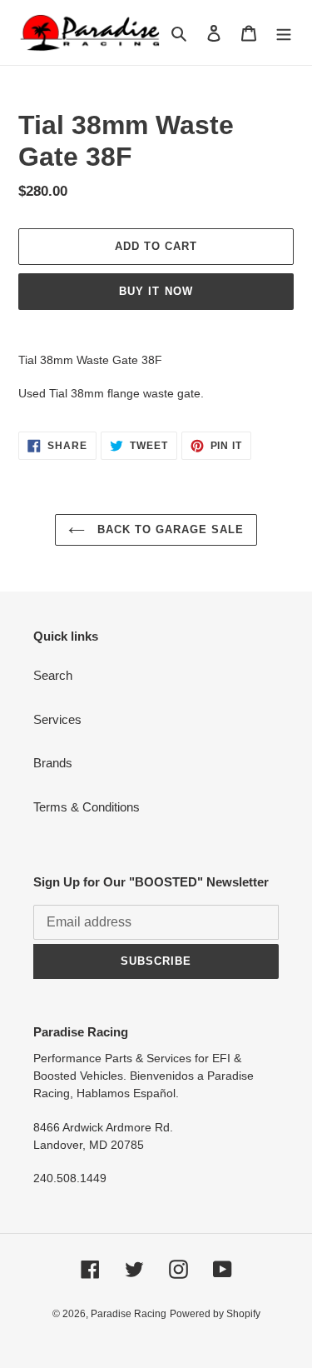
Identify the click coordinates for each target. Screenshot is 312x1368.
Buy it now (155, 291)
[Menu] (283, 33)
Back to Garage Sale (169, 529)
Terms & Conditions (86, 807)
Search (52, 675)
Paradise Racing (128, 1314)
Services (57, 719)
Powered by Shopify (215, 1314)
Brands (52, 763)
